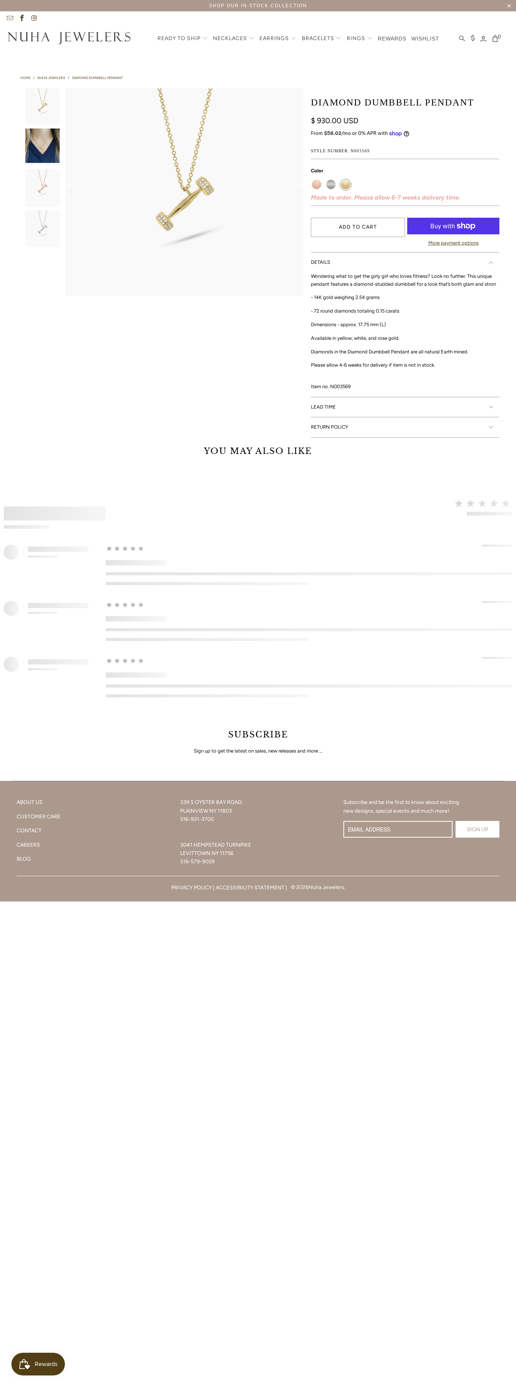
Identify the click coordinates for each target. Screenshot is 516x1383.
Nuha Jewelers (326, 887)
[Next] (298, 192)
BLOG (24, 859)
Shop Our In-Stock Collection (258, 5)
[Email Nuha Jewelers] (9, 19)
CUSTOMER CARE (38, 816)
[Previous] (71, 192)
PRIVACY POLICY (191, 887)
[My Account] (483, 39)
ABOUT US (30, 802)
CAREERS (28, 845)
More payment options (453, 243)
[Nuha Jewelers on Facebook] (22, 19)
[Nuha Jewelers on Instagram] (34, 19)
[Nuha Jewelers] (69, 39)
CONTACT (29, 830)
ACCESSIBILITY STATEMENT (250, 887)
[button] (183, 39)
